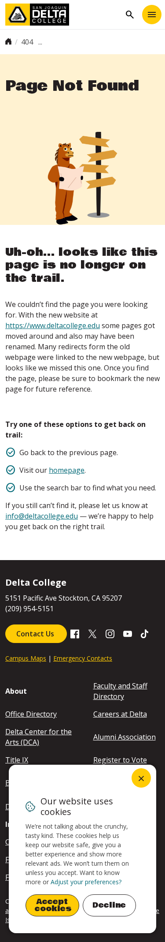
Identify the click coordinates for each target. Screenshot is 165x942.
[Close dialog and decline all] (141, 778)
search (130, 14)
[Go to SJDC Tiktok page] (145, 633)
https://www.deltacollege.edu (52, 325)
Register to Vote (120, 760)
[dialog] (82, 849)
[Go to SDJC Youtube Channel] (128, 633)
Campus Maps (25, 658)
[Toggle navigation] (151, 14)
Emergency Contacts (82, 658)
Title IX (16, 760)
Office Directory (31, 714)
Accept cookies (53, 905)
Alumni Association (124, 737)
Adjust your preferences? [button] (86, 882)
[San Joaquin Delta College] (63, 15)
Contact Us (36, 634)
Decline (109, 905)
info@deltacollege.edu (41, 516)
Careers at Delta (120, 714)
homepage (66, 470)
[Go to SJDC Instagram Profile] (110, 633)
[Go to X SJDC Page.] (92, 633)
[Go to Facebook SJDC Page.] (75, 633)
